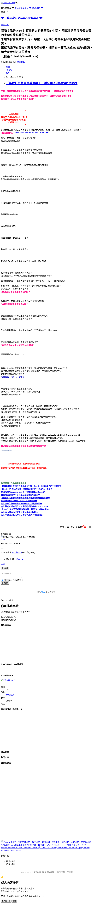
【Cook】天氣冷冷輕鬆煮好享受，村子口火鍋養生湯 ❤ (25, 509)
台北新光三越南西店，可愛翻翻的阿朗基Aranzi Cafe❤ (24, 506)
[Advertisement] (19, 644)
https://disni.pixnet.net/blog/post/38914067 (32, 133)
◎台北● (19, 559)
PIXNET (28, 872)
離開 (14, 901)
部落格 (9, 70)
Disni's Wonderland (6, 450)
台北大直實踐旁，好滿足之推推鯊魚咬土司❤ (20, 495)
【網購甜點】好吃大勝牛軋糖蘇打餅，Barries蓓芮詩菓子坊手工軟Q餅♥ (32, 486)
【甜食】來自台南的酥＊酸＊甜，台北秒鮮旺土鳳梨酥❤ (25, 498)
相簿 (8, 67)
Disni (3, 539)
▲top (3, 564)
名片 (8, 73)
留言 (20, 552)
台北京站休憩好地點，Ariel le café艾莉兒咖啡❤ (21, 504)
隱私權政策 (61, 872)
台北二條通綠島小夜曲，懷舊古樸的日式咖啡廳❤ (22, 515)
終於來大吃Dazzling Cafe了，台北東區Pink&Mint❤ (23, 492)
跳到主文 (5, 25)
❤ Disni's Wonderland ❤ (22, 18)
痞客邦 (15, 552)
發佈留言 (5, 583)
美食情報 (21, 62)
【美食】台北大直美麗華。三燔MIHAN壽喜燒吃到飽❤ (41, 83)
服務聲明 (70, 872)
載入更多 (5, 568)
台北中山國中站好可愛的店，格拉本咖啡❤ (19, 512)
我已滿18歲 (6, 901)
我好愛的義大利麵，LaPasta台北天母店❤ (19, 501)
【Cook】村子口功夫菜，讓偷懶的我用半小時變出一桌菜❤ (26, 489)
